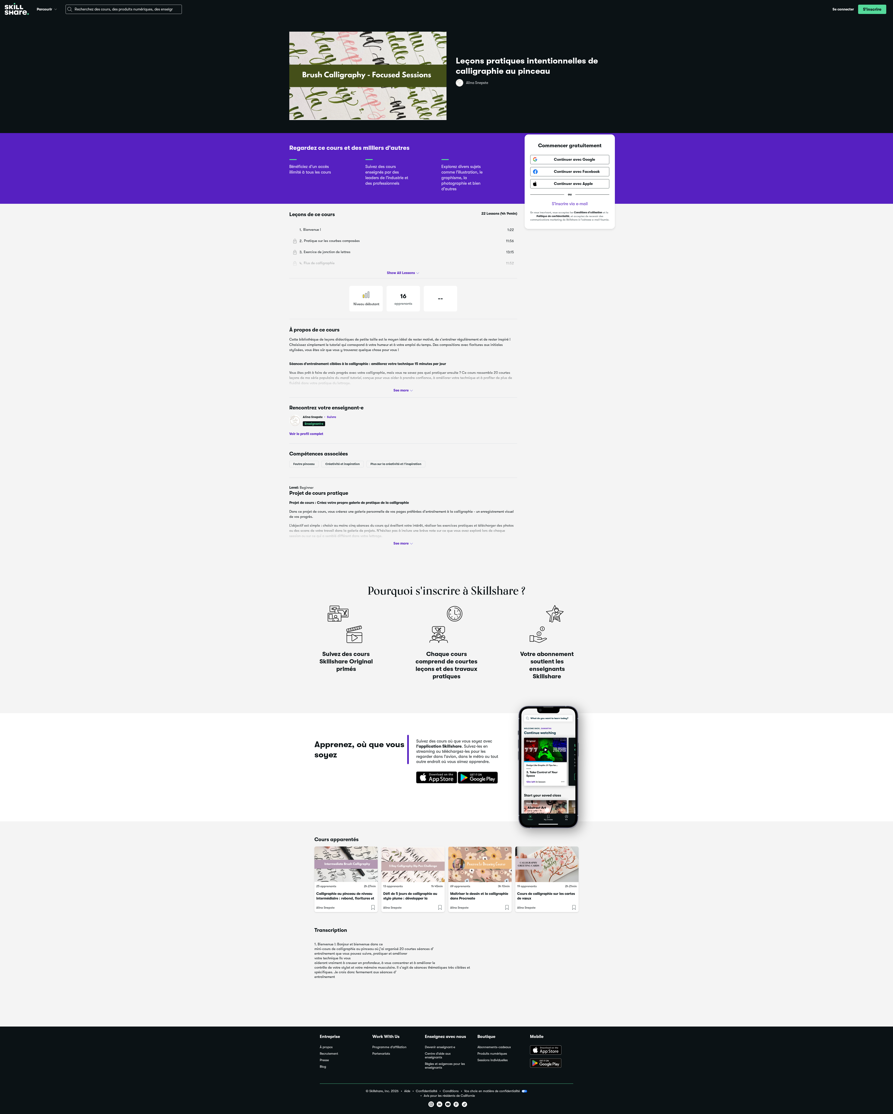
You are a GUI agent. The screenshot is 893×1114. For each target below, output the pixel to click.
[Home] (17, 9)
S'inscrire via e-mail (570, 203)
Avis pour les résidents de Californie (449, 1095)
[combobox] (124, 9)
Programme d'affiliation (389, 1047)
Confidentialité (426, 1091)
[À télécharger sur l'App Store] (551, 1050)
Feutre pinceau (304, 464)
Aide (407, 1091)
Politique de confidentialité (552, 216)
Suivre (331, 416)
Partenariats (381, 1053)
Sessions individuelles (492, 1060)
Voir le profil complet (306, 434)
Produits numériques (492, 1053)
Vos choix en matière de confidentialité (492, 1091)
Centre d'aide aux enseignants (438, 1055)
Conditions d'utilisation (588, 212)
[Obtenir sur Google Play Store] (479, 778)
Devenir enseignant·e (440, 1047)
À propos (326, 1047)
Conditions (451, 1091)
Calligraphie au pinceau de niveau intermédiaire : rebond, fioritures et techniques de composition (345, 898)
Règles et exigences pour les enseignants (445, 1065)
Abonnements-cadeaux (494, 1047)
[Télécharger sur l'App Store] (435, 778)
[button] (55, 8)
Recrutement (329, 1053)
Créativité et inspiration (342, 464)
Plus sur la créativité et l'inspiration (395, 464)
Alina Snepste (477, 83)
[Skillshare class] (346, 864)
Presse (324, 1060)
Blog (323, 1066)
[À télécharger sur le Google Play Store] (551, 1063)
